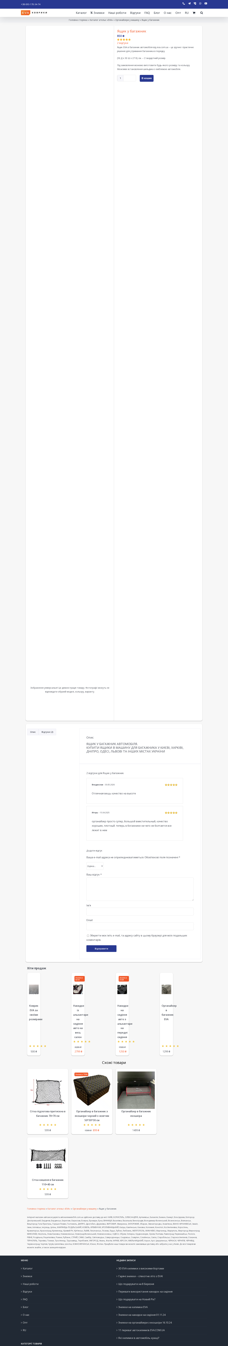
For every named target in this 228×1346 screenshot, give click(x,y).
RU (24, 1330)
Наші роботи (30, 1284)
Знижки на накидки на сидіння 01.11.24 (141, 1315)
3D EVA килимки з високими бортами (141, 1268)
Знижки (27, 1276)
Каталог (28, 1268)
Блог (25, 1307)
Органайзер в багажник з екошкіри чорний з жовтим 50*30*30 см (92, 1116)
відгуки (122, 43)
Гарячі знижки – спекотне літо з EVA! (140, 1276)
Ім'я (88, 905)
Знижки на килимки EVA (133, 1307)
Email (89, 920)
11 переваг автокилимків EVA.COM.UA (141, 1330)
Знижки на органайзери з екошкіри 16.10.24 (145, 1322)
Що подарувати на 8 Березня (136, 1284)
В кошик (147, 78)
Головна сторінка (78, 19)
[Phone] (184, 3)
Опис (33, 731)
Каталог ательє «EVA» (101, 19)
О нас (26, 1315)
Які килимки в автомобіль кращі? (138, 1338)
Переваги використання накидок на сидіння (145, 1291)
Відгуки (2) (47, 731)
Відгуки (27, 1291)
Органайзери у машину (127, 19)
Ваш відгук (94, 874)
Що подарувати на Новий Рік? (136, 1299)
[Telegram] (189, 3)
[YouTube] (206, 3)
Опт (25, 1322)
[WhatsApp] (200, 3)
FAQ (25, 1299)
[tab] (33, 732)
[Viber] (195, 3)
